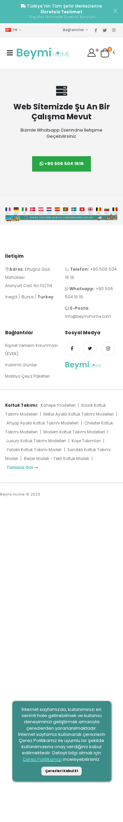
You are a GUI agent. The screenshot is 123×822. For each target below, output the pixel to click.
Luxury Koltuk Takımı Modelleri (36, 441)
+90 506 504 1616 (63, 163)
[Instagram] (108, 348)
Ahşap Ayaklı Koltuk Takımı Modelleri (42, 423)
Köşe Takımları (87, 441)
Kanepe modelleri (58, 405)
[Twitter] (90, 348)
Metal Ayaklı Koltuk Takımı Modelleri (78, 414)
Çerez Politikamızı (42, 759)
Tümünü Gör (19, 467)
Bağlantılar (73, 30)
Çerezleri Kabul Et (61, 771)
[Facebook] (72, 348)
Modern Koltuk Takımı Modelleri (74, 432)
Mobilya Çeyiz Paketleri (27, 376)
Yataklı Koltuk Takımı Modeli (34, 450)
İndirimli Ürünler (21, 365)
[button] (105, 52)
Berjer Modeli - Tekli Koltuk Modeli (56, 458)
